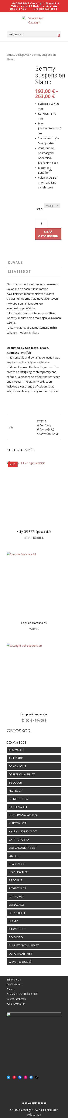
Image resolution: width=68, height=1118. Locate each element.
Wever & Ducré (20, 961)
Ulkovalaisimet (20, 953)
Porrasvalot (19, 872)
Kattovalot (18, 807)
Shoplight (17, 913)
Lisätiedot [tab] (19, 271)
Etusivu (11, 54)
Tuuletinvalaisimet (24, 945)
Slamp (13, 921)
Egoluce (15, 782)
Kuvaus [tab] (15, 262)
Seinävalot (17, 904)
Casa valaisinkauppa (34, 1103)
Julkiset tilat (19, 799)
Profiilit (15, 880)
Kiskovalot (17, 823)
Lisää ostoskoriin (48, 234)
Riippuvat (23, 54)
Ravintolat (17, 888)
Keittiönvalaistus (23, 815)
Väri (39, 209)
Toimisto (16, 937)
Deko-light (17, 766)
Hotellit (16, 790)
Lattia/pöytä (19, 839)
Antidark (16, 758)
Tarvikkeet (17, 929)
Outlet (14, 856)
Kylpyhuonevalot (23, 831)
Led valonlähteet (23, 847)
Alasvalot (16, 750)
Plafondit (17, 864)
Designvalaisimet (22, 774)
